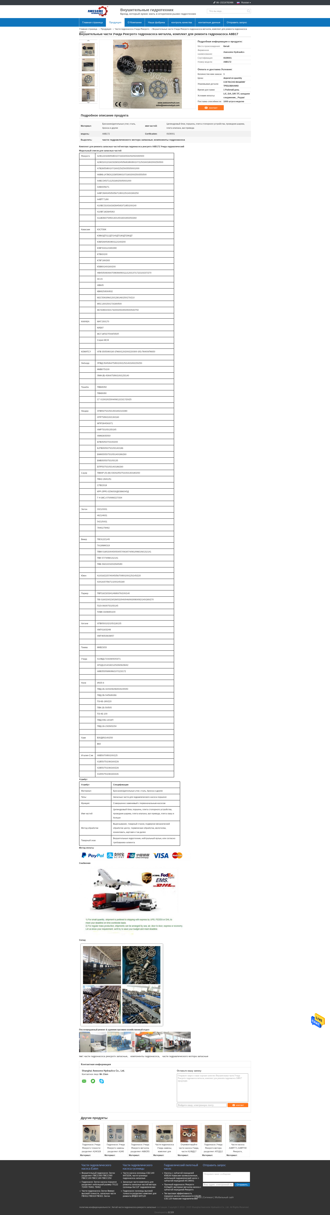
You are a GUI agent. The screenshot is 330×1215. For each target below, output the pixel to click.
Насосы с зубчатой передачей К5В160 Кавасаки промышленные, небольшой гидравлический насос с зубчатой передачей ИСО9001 (181, 1177)
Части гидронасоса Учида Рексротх (132, 29)
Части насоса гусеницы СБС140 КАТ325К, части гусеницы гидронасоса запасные (138, 1175)
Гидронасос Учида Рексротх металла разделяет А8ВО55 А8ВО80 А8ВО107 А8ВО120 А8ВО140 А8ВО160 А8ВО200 (140, 1148)
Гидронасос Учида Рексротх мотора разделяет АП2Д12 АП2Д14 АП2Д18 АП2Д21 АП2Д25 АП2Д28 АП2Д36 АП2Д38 (213, 1148)
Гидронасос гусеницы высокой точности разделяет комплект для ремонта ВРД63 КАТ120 (139, 1193)
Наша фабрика (156, 22)
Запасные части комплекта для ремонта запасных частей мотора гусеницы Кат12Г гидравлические (139, 1184)
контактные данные (209, 22)
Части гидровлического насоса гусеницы (137, 1167)
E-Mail (198, 1197)
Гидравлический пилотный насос (181, 1167)
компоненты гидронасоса (144, 1056)
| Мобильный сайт (223, 1197)
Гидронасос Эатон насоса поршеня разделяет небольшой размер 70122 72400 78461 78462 (100, 1184)
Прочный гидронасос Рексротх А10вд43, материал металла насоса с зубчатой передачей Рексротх (182, 1187)
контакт (213, 107)
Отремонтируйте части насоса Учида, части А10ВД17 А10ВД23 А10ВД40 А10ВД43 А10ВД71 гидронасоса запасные (189, 1148)
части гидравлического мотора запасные (185, 1056)
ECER (171, 1212)
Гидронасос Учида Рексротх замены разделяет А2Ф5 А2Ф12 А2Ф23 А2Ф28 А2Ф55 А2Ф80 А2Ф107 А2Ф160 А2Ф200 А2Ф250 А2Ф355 (116, 1148)
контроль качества (181, 22)
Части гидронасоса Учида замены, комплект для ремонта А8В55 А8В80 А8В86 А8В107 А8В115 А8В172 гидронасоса (164, 1148)
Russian (245, 2)
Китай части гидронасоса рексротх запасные (134, 1207)
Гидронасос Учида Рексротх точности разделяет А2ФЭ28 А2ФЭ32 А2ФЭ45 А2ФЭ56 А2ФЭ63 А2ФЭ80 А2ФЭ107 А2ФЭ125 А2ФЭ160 (91, 1148)
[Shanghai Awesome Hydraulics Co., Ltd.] (98, 11)
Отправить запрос (237, 22)
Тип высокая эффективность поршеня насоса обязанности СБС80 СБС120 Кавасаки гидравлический (182, 1196)
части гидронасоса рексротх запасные (105, 1056)
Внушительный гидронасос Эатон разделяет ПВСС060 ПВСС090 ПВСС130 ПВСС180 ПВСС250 (98, 1175)
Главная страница (92, 22)
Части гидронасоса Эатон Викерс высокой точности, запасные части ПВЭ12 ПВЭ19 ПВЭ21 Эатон (99, 1193)
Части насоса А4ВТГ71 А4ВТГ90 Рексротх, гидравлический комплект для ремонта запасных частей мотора (238, 1148)
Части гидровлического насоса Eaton (96, 1167)
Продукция (115, 22)
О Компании (135, 22)
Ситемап (208, 1197)
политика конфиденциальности (94, 1207)
